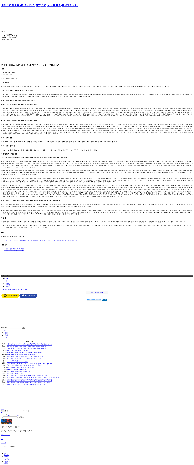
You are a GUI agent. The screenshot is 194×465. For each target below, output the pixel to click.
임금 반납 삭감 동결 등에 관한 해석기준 (15, 248)
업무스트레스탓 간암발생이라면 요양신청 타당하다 (20, 367)
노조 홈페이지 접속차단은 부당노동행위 (17, 362)
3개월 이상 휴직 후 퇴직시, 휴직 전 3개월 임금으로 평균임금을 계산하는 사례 (27, 343)
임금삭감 (6, 286)
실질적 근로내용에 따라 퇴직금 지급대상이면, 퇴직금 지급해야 (24, 365)
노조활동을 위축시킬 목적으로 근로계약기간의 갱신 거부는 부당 (24, 358)
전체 (5, 330)
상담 (5, 451)
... (6, 415)
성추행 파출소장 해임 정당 (14, 360)
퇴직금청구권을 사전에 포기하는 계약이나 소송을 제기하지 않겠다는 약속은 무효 (29, 382)
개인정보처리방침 (5, 435)
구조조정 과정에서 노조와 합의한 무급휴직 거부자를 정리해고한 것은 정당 (27, 375)
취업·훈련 (6, 459)
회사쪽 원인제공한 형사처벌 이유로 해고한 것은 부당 (21, 354)
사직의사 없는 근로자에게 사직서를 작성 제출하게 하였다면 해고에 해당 (26, 348)
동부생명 (6, 283)
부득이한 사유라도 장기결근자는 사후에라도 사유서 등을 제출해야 (25, 352)
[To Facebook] (28, 297)
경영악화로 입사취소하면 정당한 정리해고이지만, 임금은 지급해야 (25, 356)
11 (15, 415)
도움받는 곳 (7, 461)
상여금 (6, 278)
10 (14, 415)
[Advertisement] (97, 19)
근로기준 (6, 332)
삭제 (26, 289)
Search (2, 411)
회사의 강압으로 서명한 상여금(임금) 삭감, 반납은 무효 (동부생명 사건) (39, 5)
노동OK (6, 463)
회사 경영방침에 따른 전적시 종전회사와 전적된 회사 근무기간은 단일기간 (27, 346)
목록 (3, 409)
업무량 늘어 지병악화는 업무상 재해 (16, 369)
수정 (23, 289)
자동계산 (6, 456)
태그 (3, 412)
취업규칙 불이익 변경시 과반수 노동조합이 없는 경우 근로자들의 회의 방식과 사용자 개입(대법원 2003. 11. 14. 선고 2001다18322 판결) (40, 240)
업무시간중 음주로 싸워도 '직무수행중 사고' (18, 371)
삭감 (5, 280)
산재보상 (6, 335)
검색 (23, 327)
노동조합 (6, 334)
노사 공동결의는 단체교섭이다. (15, 373)
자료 (5, 453)
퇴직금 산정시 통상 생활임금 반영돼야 (17, 350)
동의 (5, 281)
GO (21, 417)
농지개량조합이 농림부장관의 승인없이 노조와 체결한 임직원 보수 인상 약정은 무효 (29, 364)
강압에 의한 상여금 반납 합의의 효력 (14, 250)
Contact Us (3, 443)
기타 (5, 338)
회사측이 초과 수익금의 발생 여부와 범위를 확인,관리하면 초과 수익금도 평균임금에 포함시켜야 (33, 377)
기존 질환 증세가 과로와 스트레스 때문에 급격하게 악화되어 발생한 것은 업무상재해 (29, 345)
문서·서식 (6, 455)
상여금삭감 (7, 285)
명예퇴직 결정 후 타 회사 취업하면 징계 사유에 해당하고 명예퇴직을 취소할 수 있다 (29, 381)
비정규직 (6, 337)
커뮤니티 (6, 458)
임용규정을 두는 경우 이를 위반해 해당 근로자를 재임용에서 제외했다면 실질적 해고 (29, 379)
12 (17, 415)
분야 (5, 450)
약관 (2, 439)
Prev (3, 415)
